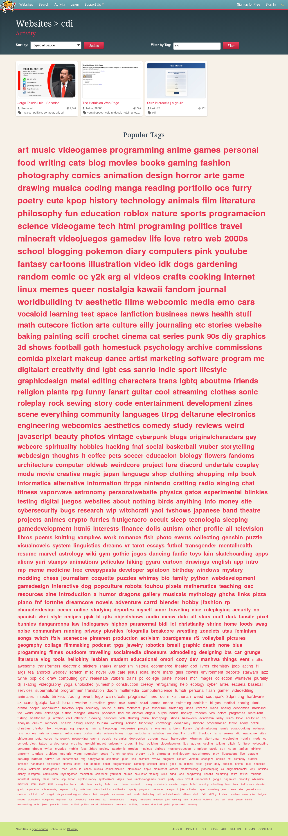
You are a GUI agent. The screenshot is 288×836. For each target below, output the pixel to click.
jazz (264, 672)
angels (150, 712)
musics (98, 769)
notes (232, 748)
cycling (208, 743)
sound (106, 707)
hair (93, 728)
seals (104, 753)
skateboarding (234, 553)
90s (213, 335)
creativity (68, 369)
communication (115, 769)
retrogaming (166, 684)
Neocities (22, 829)
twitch (41, 637)
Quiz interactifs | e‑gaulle (165, 102)
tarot (138, 545)
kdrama (201, 707)
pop (33, 678)
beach (116, 784)
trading (74, 696)
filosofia (208, 774)
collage (53, 644)
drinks (65, 804)
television (249, 528)
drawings (197, 561)
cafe (121, 672)
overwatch (136, 784)
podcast (101, 644)
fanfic (180, 553)
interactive (65, 586)
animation (123, 175)
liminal (139, 743)
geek (173, 763)
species (227, 763)
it (83, 455)
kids (133, 759)
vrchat (189, 779)
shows (40, 347)
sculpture (252, 717)
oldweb (97, 464)
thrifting (133, 717)
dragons (129, 594)
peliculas (112, 561)
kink (241, 789)
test (87, 313)
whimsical (258, 779)
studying (101, 609)
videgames (48, 799)
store (155, 672)
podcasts (108, 712)
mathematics (200, 586)
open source (40, 829)
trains (132, 678)
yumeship (105, 684)
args (21, 672)
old (42, 678)
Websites (26, 4)
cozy (181, 659)
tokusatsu (121, 804)
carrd (150, 602)
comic (63, 276)
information (104, 482)
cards (213, 748)
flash (210, 690)
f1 (257, 666)
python (200, 577)
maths (257, 659)
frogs (129, 733)
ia (80, 769)
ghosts (37, 748)
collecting (206, 537)
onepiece (200, 748)
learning (64, 313)
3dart (93, 748)
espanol (64, 789)
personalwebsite (132, 491)
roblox (136, 213)
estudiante (142, 733)
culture (124, 324)
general (57, 733)
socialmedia (127, 652)
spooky (132, 789)
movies (123, 162)
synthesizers (106, 779)
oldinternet (160, 769)
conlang (23, 758)
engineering (38, 425)
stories (220, 324)
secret (94, 804)
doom (112, 690)
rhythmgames (69, 774)
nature (165, 213)
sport (187, 369)
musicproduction (179, 748)
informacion (134, 769)
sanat (77, 763)
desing (148, 784)
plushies (114, 630)
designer (262, 794)
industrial (23, 779)
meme (36, 569)
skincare (25, 702)
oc (83, 276)
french (115, 753)
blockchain (53, 763)
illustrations (230, 753)
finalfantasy (148, 794)
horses (181, 678)
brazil (255, 722)
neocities (259, 763)
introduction (75, 594)
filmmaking (77, 644)
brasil (173, 644)
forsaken (23, 763)
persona (196, 690)
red (129, 794)
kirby (220, 717)
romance (130, 537)
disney (22, 774)
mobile (73, 748)
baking (29, 335)
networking (80, 738)
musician (158, 799)
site (246, 501)
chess (50, 577)
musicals (174, 594)
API (223, 829)
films (134, 301)
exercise (173, 784)
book (248, 473)
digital (49, 501)
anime (179, 149)
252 (204, 108)
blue (237, 644)
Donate (192, 829)
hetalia (245, 738)
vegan (184, 784)
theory (140, 753)
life (155, 238)
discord (191, 464)
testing (28, 501)
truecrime (159, 707)
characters (137, 380)
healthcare (37, 717)
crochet (105, 335)
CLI (204, 829)
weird (234, 425)
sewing (79, 402)
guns (125, 759)
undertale (219, 464)
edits (36, 804)
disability (244, 779)
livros (204, 666)
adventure (128, 602)
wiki (91, 553)
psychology (164, 347)
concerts (24, 748)
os (180, 763)
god (193, 666)
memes (54, 289)
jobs (167, 799)
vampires (89, 537)
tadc (95, 794)
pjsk (89, 616)
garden (153, 738)
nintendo (157, 482)
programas (237, 712)
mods (257, 738)
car (238, 652)
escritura (144, 759)
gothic (121, 553)
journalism (75, 577)
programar (137, 696)
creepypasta (100, 569)
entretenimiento (171, 794)
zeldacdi (116, 112)
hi (211, 702)
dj (19, 684)
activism (150, 637)
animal (239, 763)
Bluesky (72, 829)
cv (264, 738)
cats (77, 162)
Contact (265, 829)
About (177, 829)
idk (165, 263)
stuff (244, 313)
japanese (207, 510)
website (248, 324)
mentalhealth (235, 545)
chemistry (220, 666)
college (152, 678)
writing (52, 162)
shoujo (22, 769)
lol (173, 623)
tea (31, 672)
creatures (158, 789)
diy (227, 335)
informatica (34, 482)
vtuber (208, 446)
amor (160, 609)
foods (246, 623)
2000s (236, 238)
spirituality (61, 446)
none (224, 644)
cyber (212, 684)
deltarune (197, 413)
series (173, 335)
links (244, 594)
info (210, 501)
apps (261, 553)
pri (57, 112)
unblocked (84, 684)
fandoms (241, 455)
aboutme (215, 380)
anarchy (23, 753)
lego (99, 696)
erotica (133, 748)
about (121, 501)
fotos (89, 784)
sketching (176, 707)
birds (165, 501)
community (100, 413)
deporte (233, 672)
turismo (43, 733)
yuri (40, 561)
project (152, 464)
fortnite (54, 602)
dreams (112, 545)
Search (43, 4)
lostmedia (34, 769)
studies (21, 799)
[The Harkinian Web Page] (111, 80)
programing (161, 225)
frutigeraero (129, 519)
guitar (142, 391)
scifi (82, 335)
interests (106, 528)
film (209, 200)
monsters (133, 707)
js (49, 717)
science (33, 225)
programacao (216, 722)
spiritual (33, 794)
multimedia (129, 690)
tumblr (180, 690)
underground (51, 769)
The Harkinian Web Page (100, 102)
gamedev (128, 238)
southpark (215, 696)
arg (114, 276)
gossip (21, 789)
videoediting (242, 690)
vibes (73, 769)
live (242, 753)
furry (242, 187)
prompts (54, 804)
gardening (216, 263)
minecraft (37, 238)
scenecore (75, 637)
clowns (192, 672)
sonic (248, 391)
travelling (100, 652)
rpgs (118, 644)
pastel (167, 678)
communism (47, 630)
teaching (230, 586)
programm (144, 789)
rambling (204, 784)
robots (133, 586)
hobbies (91, 446)
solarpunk (101, 774)
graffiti (192, 733)
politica (37, 112)
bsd (121, 712)
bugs (67, 510)
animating (222, 774)
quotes (196, 743)
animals (183, 200)
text (49, 728)
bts (228, 652)
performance (70, 759)
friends (246, 380)
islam (235, 784)
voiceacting (260, 743)
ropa (79, 707)
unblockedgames (145, 779)
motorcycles (248, 794)
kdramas (196, 738)
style (56, 616)
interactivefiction (102, 789)
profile (213, 528)
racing (89, 722)
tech (106, 225)
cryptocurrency (87, 779)
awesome (26, 666)
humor (107, 594)
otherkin (80, 717)
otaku (88, 733)
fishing (22, 717)
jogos (139, 553)
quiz (248, 763)
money (228, 501)
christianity (191, 623)
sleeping (235, 519)
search (66, 722)
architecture (35, 464)
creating (77, 743)
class (46, 779)
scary (244, 722)
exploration (33, 789)
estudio (253, 753)
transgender (200, 545)
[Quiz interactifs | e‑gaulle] (176, 80)
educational (144, 659)
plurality (261, 678)
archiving (133, 804)
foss (84, 748)
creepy (147, 684)
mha (51, 784)
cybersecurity (38, 510)
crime (55, 779)
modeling (259, 707)
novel (101, 672)
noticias (263, 769)
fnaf (137, 446)
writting (58, 717)
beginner (61, 799)
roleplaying (217, 609)
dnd (93, 369)
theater (181, 666)
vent (245, 659)
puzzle (254, 537)
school (31, 251)
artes (224, 684)
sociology (92, 707)
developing (80, 799)
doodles (95, 763)
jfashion (211, 602)
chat (248, 482)
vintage (120, 436)
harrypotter (179, 738)
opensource (50, 707)
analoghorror (59, 743)
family (180, 577)
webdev (60, 672)
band (230, 510)
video (145, 263)
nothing (144, 501)
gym (104, 553)
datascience (107, 804)
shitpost (152, 763)
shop (159, 473)
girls (179, 672)
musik (137, 794)
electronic (71, 666)
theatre (250, 510)
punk (195, 335)
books (152, 162)
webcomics (81, 425)
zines (243, 402)
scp (63, 779)
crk (229, 759)
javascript (35, 436)
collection (223, 678)
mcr (193, 678)
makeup (89, 358)
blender (169, 602)
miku (171, 696)
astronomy (90, 491)
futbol (174, 545)
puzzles (126, 577)
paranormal (143, 623)
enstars (160, 728)
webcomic (167, 301)
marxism (23, 784)
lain (208, 553)
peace (239, 799)
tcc (20, 712)
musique (256, 774)
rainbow (22, 794)
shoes (174, 717)
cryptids (60, 748)
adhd (173, 774)
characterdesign (36, 609)
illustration (109, 263)
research (91, 510)
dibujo (163, 763)
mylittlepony (181, 753)
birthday (183, 569)
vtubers (117, 678)
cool (162, 391)
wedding (117, 722)
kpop (76, 200)
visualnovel (134, 712)
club (186, 799)
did (238, 733)
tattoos (155, 702)
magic (92, 473)
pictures (236, 637)
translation (94, 690)
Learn (75, 4)
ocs (222, 187)
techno (168, 702)
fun (71, 213)
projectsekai (178, 804)
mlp (232, 473)
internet (239, 276)
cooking (205, 276)
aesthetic (104, 301)
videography (50, 684)
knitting (65, 537)
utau (227, 630)
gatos (193, 491)
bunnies (27, 623)
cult (159, 794)
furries (99, 519)
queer (83, 289)
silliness (187, 794)
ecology (197, 684)
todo (181, 774)
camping (139, 763)
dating (74, 789)
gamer (223, 690)
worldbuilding (45, 301)
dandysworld (96, 759)
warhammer (118, 794)
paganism (230, 779)
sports (193, 213)
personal (241, 149)
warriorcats (115, 696)
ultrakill (188, 763)
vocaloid (32, 313)
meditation (86, 774)
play (216, 753)
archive (200, 347)
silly (147, 324)
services (25, 690)
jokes (44, 804)
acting (247, 666)
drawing (34, 187)
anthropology (108, 728)
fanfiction (136, 313)
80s (111, 672)
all (229, 528)
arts (103, 324)
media (202, 301)
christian (24, 728)
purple (162, 712)
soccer (134, 455)
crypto (77, 519)
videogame (73, 225)
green (112, 702)
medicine (58, 569)
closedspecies (171, 743)
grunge (252, 652)
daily (217, 763)
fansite (246, 616)
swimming (183, 702)
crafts (174, 276)
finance (132, 528)
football (67, 347)
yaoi (157, 510)
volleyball (213, 637)
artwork (93, 712)
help (184, 684)
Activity (59, 4)
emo (226, 301)
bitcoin (132, 702)
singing (228, 482)
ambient (174, 728)
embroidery (161, 784)
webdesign (34, 455)
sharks (105, 666)
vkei (43, 616)
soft (222, 748)
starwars (250, 672)
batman (37, 758)
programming (137, 149)
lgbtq (189, 380)
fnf (38, 602)
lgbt (109, 369)
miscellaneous (116, 799)
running (73, 630)
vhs (212, 712)
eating (78, 722)
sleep (178, 519)
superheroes (201, 753)
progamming (32, 652)
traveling (179, 609)
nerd (153, 696)
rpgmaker (91, 753)
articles (220, 759)
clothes (223, 391)
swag (261, 623)
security (241, 609)
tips (70, 799)
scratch (75, 672)
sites (263, 733)
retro (192, 238)
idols (180, 779)
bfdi (163, 623)
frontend (223, 794)
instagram (34, 774)
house (125, 784)
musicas (146, 748)
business (172, 313)
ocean (64, 609)
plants (57, 391)
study (183, 425)
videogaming (64, 728)
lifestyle (213, 369)
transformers (49, 666)
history (103, 200)
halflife (248, 799)
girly (84, 678)
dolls (153, 528)
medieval (51, 722)
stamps (57, 561)
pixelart (59, 358)
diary (136, 251)
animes (54, 519)
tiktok (256, 702)
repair (202, 789)
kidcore (198, 722)
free (77, 569)
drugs (129, 743)
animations (84, 561)
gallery (151, 594)
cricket (37, 722)
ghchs (227, 594)
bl (98, 616)
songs (25, 637)
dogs (183, 263)
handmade (37, 763)
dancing (159, 553)
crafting (184, 482)
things (230, 659)
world (29, 712)
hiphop (119, 623)
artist (138, 358)
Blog (214, 829)
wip (111, 510)
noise (24, 630)
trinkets (58, 696)
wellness (259, 728)
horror (188, 175)
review (156, 759)
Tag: (161, 45)
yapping (82, 728)
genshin (232, 537)
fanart (118, 391)
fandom (180, 289)
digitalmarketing (206, 728)
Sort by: (22, 45)
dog (86, 586)
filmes (56, 652)
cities (230, 799)
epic (122, 702)
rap (22, 569)
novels (104, 602)
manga (128, 187)
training (154, 774)
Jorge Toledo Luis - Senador (38, 102)
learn (230, 717)
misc (89, 672)
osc (248, 586)
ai (127, 276)
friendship (146, 722)
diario (196, 794)
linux (27, 289)
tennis (224, 728)
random (33, 276)
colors (222, 712)
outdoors (76, 652)
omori (166, 659)
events (182, 537)
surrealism (97, 702)
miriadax (191, 789)
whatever (243, 678)
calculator (141, 774)
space (107, 313)
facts (107, 784)
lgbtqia (41, 702)
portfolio (195, 187)
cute (55, 200)
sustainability (176, 733)
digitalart (33, 369)
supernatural (46, 690)
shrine (214, 623)
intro (252, 561)
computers (170, 251)
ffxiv (56, 637)
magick (50, 794)
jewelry (134, 644)
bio (165, 577)
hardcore (110, 717)
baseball (255, 684)
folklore (255, 748)
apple (147, 769)
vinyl (253, 769)
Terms (250, 829)
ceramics (120, 738)
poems (43, 537)
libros (25, 537)
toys (195, 553)
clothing (182, 473)
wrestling (187, 630)
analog (226, 707)
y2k (98, 276)
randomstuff (203, 779)
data (183, 616)
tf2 (197, 637)
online (81, 609)
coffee (97, 455)
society (104, 748)
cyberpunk (151, 436)
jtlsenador (27, 108)
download (156, 804)
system (61, 545)
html (127, 225)
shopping (211, 473)
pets (114, 455)
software (203, 358)
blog (97, 162)
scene (28, 413)
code (123, 402)
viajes (120, 779)
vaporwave (56, 491)
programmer (72, 690)
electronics (236, 413)
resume (27, 553)
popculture (108, 586)
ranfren (145, 804)
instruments (247, 784)
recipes (72, 616)
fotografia (137, 630)
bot (86, 763)
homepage (160, 717)
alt (193, 616)
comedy (156, 425)
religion (31, 391)
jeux (224, 789)
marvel (47, 553)
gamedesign (33, 586)
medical (229, 702)
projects (30, 519)
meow (168, 616)
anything (189, 501)
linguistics (86, 545)
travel (231, 225)
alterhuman (212, 738)
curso (48, 738)
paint (167, 804)
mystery (232, 569)
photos (93, 436)
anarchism (123, 666)
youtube (231, 251)
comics (86, 175)
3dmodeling (182, 652)
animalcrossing (49, 789)
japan (111, 473)
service (131, 722)
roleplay (32, 402)
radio (206, 482)
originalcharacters (216, 436)
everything (59, 413)
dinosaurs (155, 652)
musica (67, 187)
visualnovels (34, 545)
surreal (229, 733)
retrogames (73, 733)
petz (39, 738)
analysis (24, 722)
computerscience (157, 690)
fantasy (32, 263)
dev (194, 659)
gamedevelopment (44, 528)
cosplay (247, 464)
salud (144, 702)
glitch (231, 743)
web (213, 238)
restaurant (255, 712)
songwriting (194, 774)
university (115, 743)
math (26, 324)
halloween (189, 717)
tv (79, 301)
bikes (199, 763)
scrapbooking (240, 728)
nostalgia (115, 289)
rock (56, 402)
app (238, 561)
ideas (189, 707)
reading (160, 187)
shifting (212, 794)
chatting (243, 702)
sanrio (145, 369)
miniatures (145, 799)
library (187, 728)
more (42, 784)
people (34, 707)
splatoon (158, 569)
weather (81, 702)
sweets (173, 769)
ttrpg (170, 413)
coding (98, 187)
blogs (178, 436)
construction (127, 684)
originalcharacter (237, 769)
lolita (144, 672)
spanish (27, 616)
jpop (236, 666)
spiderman (112, 759)
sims (164, 774)
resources (30, 594)
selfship (127, 753)
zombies (235, 794)
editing (104, 380)
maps (214, 707)
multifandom (119, 789)
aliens (25, 561)
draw (51, 678)
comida (30, 358)
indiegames (95, 623)
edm (38, 712)
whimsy (149, 577)
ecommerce (161, 666)
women (31, 733)
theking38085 (94, 108)
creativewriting (189, 769)
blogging (65, 251)
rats (20, 733)
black (73, 784)
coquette (102, 577)
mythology (202, 594)
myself (144, 609)
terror (233, 722)
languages (141, 413)
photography (43, 175)
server (49, 758)
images (206, 678)
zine (51, 594)
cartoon (173, 561)
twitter (193, 784)
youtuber (115, 774)
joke (182, 789)
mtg (83, 759)
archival (75, 804)
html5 (82, 528)
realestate (99, 678)
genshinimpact (95, 743)
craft (218, 616)
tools (59, 659)
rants (217, 733)
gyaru (153, 561)
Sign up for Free (248, 4)
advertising (217, 784)
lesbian (99, 659)
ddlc (217, 799)
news (199, 313)
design (159, 175)
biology (191, 455)
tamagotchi (172, 789)
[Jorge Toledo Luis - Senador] (47, 80)
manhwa (210, 659)
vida (122, 717)
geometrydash (253, 789)
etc (200, 324)
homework (62, 738)
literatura (28, 659)
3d (22, 347)
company (239, 759)
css (125, 369)
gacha (94, 738)
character (163, 753)
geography (30, 644)
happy (133, 799)
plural (145, 717)
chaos (88, 769)
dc (162, 696)
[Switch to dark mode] (283, 4)
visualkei (260, 784)
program (236, 358)
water (165, 738)
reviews (208, 425)
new (129, 779)
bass (227, 784)
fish (149, 537)
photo (164, 537)
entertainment (159, 402)
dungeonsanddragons (69, 794)
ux (58, 758)
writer (48, 748)
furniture (244, 743)
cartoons (68, 263)
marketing (167, 358)
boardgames (176, 637)
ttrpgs (133, 482)
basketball (181, 446)
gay (251, 436)
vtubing (98, 784)
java (146, 707)
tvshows (178, 510)
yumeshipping (209, 769)
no (256, 609)
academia (206, 717)
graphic (191, 644)
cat (155, 335)
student (119, 659)
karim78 (155, 108)
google (217, 779)
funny (96, 391)
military (36, 779)
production (125, 637)
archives (52, 753)
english (221, 561)
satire (234, 774)
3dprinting (235, 696)
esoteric (66, 753)
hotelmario (129, 112)
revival (244, 774)
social (155, 446)
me (259, 358)
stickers (90, 666)
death (209, 644)
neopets (104, 794)
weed (198, 696)
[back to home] (8, 6)
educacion (161, 455)
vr (127, 545)
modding (29, 577)
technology (142, 200)
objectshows (129, 616)
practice (253, 759)
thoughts (65, 455)
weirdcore (125, 464)
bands (173, 712)
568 (139, 108)
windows (208, 569)
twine (22, 678)
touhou (153, 586)
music (43, 149)
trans (168, 380)
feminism (245, 630)
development (209, 402)
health (222, 313)
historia (141, 666)
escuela (238, 684)
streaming (190, 391)
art (23, 149)
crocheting (230, 738)
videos (146, 276)
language (135, 473)
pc (141, 678)
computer (70, 464)
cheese (232, 789)
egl (264, 717)
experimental (223, 491)
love (172, 238)
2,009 (73, 108)
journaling (174, 324)
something (213, 789)
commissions (238, 347)
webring (176, 799)
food (27, 162)
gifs (107, 616)
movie (45, 473)
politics (202, 225)
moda (26, 473)
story (103, 402)
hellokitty (78, 659)
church (128, 774)
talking (220, 743)
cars (246, 301)
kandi (55, 702)
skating (29, 684)
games (207, 149)
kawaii (149, 289)
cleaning (95, 717)
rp (227, 602)
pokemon (104, 251)
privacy (92, 630)
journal (212, 289)
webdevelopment (233, 577)
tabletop (68, 707)
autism (173, 528)
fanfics (243, 748)
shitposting (25, 738)
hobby (190, 602)
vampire (194, 759)
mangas (80, 712)
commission (50, 774)
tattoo (43, 743)
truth (151, 753)
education (101, 213)
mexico (27, 112)
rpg (77, 391)
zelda (81, 784)
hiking (135, 561)
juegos (72, 501)
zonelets (210, 630)
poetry (31, 200)
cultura (119, 707)
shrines (160, 748)
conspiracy (182, 722)
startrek (67, 763)
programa (145, 728)
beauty (66, 436)
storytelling (237, 446)
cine (196, 609)
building (152, 743)
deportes (124, 609)
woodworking (25, 804)
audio (152, 616)
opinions (207, 799)
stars (204, 616)
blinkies (256, 491)
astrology (71, 553)
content (181, 759)
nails (97, 733)
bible (239, 717)
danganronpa (54, 623)
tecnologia (204, 519)
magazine (250, 733)
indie (167, 369)
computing (68, 678)
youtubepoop (95, 112)
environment (212, 672)
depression (137, 738)
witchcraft (133, 510)
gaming (183, 162)
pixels (173, 586)
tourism (102, 722)
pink (203, 251)
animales (26, 696)
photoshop (192, 804)
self (223, 799)
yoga (68, 684)
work (110, 537)
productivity (34, 799)
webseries (127, 728)
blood (71, 779)
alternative (69, 482)
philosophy (40, 213)
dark (231, 616)
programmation (122, 763)
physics (171, 491)
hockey (186, 712)
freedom (201, 712)
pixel (262, 616)
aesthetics (122, 425)
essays (155, 545)
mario (168, 672)
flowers (215, 455)
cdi (62, 112)
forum (67, 702)
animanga (52, 712)
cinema (134, 335)
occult (159, 519)
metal (80, 380)
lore (171, 464)
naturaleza (94, 799)
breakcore (162, 630)
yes (218, 702)
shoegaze (207, 759)
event (87, 696)
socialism (200, 702)
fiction (82, 324)
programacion (237, 213)
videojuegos (83, 238)
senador (49, 112)
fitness (27, 491)
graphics (250, 335)
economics (241, 707)
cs (222, 769)
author (66, 712)
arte (212, 175)
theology (205, 733)
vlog (46, 659)
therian (184, 696)
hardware (255, 696)
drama (22, 707)
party (171, 779)
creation (38, 728)
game (234, 175)
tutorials (37, 753)
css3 (42, 794)
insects (42, 696)
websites (97, 501)
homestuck (121, 347)
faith (204, 794)
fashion (215, 162)
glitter (208, 763)
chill (69, 717)
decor (106, 763)
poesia (106, 738)
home (230, 623)
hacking (117, 446)
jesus (132, 672)
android (43, 672)
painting (58, 335)
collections (85, 789)
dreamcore (79, 602)
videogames (82, 149)
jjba (185, 743)
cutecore (53, 324)
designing (210, 652)
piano (25, 602)
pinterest (100, 637)
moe (64, 769)
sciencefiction (113, 733)
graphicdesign (43, 380)
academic (119, 748)
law (75, 623)
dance (115, 358)
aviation (158, 733)
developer (131, 569)
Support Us (92, 4)
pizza (259, 594)
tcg (104, 799)
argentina (196, 799)
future (161, 779)
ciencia (86, 794)
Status (235, 829)
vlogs (78, 753)
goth (92, 347)
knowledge (164, 722)
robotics (155, 644)
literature (238, 200)
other (193, 528)
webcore (30, 446)
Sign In (271, 4)
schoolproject (27, 743)
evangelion (62, 784)
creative (68, 473)
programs (168, 759)
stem (33, 784)
